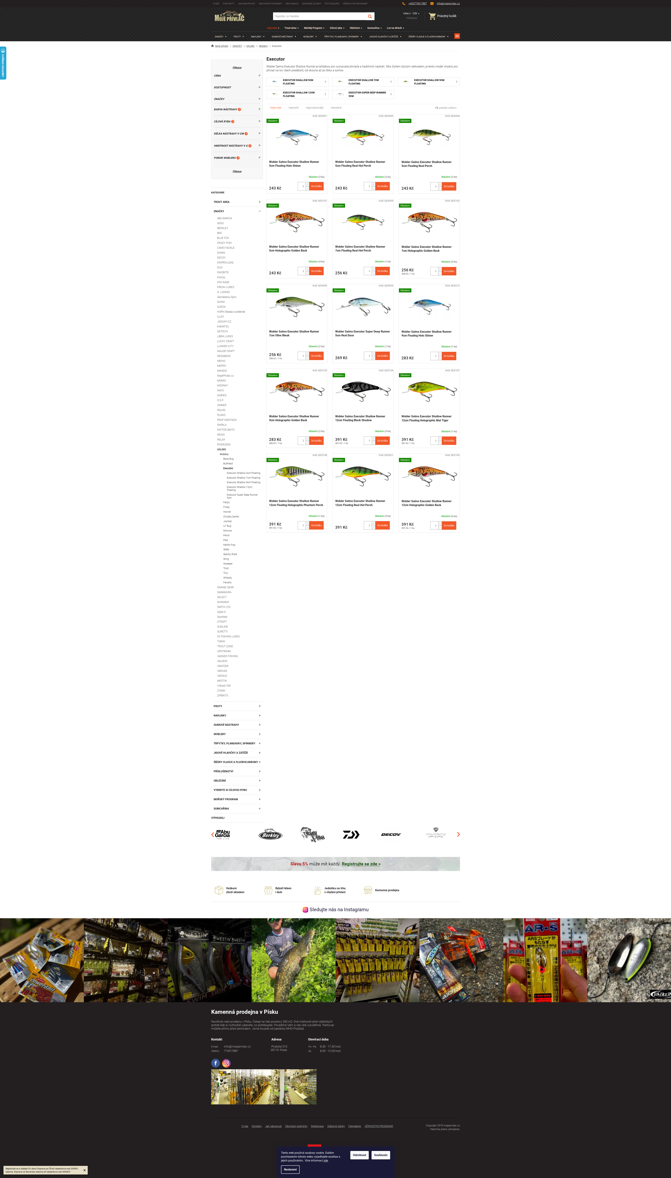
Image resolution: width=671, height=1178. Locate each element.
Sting (226, 558)
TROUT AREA (221, 202)
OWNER (221, 405)
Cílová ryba (336, 28)
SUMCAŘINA (221, 808)
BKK (219, 233)
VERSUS (222, 675)
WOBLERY (220, 734)
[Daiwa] (351, 834)
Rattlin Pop (229, 544)
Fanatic (227, 582)
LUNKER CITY (225, 346)
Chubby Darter (231, 516)
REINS (221, 434)
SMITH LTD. (224, 607)
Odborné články (311, 3)
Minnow (227, 530)
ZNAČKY (219, 211)
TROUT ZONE (225, 646)
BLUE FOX (223, 238)
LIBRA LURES (225, 336)
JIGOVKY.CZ (224, 321)
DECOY (221, 257)
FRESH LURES (225, 287)
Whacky (227, 577)
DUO (219, 267)
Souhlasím (381, 1155)
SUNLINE (222, 626)
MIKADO (222, 370)
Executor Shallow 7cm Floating (243, 477)
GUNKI (221, 302)
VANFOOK (223, 666)
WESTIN (222, 680)
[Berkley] (271, 834)
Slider (226, 549)
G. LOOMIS (223, 292)
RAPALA (221, 424)
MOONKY (222, 385)
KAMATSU (223, 326)
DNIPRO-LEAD (225, 262)
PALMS (221, 410)
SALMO (221, 449)
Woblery (224, 454)
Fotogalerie (332, 3)
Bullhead (228, 463)
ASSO (220, 223)
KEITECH (222, 331)
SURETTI (222, 631)
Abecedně (336, 107)
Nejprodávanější (314, 107)
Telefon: (215, 1051)
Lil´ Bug (227, 525)
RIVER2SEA (224, 444)
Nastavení (290, 1169)
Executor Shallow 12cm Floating (239, 488)
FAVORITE (223, 272)
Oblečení (355, 28)
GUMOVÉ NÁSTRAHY (226, 724)
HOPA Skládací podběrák (231, 311)
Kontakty (228, 3)
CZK (415, 13)
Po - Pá (311, 1046)
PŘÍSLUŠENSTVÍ (223, 771)
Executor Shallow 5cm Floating (243, 473)
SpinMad (222, 616)
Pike (225, 540)
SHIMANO (223, 602)
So (309, 1051)
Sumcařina (373, 28)
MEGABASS (224, 356)
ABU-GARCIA (224, 218)
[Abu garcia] (223, 834)
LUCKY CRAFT (225, 341)
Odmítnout (359, 1155)
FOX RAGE (223, 282)
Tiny (225, 573)
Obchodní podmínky (270, 3)
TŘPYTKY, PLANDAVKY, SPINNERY (234, 743)
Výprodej (272, 28)
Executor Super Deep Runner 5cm (242, 496)
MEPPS (221, 365)
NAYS (220, 390)
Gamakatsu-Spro (226, 297)
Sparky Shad (230, 554)
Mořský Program (313, 28)
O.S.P (220, 400)
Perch (226, 535)
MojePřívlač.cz (225, 375)
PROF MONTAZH (227, 420)
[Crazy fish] (313, 834)
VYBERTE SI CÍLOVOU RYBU (230, 790)
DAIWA (221, 252)
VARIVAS (222, 671)
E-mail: (214, 1046)
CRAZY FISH (224, 242)
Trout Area (290, 28)
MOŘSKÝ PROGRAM (226, 799)
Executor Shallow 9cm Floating (243, 482)
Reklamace (292, 3)
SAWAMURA (224, 592)
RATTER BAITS (226, 429)
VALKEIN (222, 661)
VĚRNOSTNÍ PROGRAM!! (355, 3)
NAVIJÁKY (220, 715)
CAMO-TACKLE (226, 247)
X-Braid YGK (224, 685)
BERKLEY (222, 228)
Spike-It (221, 612)
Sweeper (228, 563)
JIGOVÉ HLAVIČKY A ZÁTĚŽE (231, 752)
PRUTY (218, 706)
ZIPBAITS (222, 695)
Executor (228, 468)
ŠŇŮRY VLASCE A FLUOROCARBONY (236, 762)
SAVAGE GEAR (225, 587)
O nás (216, 3)
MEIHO (221, 361)
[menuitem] (220, 37)
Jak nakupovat (246, 3)
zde (325, 1160)
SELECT (222, 597)
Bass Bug (228, 458)
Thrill (226, 568)
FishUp (221, 277)
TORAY (221, 641)
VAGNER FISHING (227, 656)
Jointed (227, 521)
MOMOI (221, 380)
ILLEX (220, 316)
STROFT (222, 621)
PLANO (221, 415)
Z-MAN (221, 690)
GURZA (221, 306)
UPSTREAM (224, 651)
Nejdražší (294, 107)
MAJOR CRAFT (226, 351)
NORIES (221, 395)
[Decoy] (391, 834)
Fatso (226, 502)
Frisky (226, 507)
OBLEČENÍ (220, 780)
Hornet (227, 511)
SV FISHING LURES (228, 636)
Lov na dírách (394, 28)
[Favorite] (436, 834)
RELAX (221, 439)
